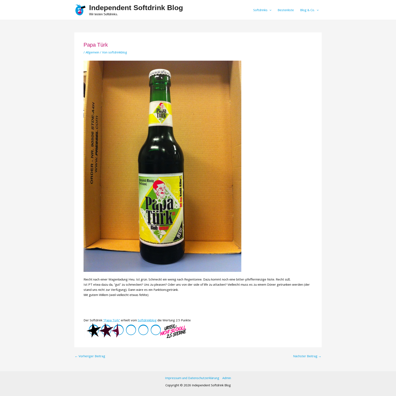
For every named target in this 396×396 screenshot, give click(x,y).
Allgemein (92, 52)
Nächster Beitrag (307, 356)
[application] (269, 10)
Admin (226, 378)
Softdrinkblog (147, 320)
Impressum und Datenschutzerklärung (192, 378)
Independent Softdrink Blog (136, 8)
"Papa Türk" (111, 320)
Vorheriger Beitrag (90, 356)
